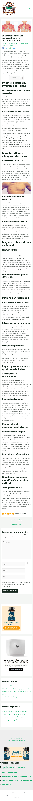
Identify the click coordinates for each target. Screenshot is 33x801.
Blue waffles (6, 784)
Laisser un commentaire (9, 43)
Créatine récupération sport (10, 697)
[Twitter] (6, 48)
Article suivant (16, 524)
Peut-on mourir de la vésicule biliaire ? (14, 714)
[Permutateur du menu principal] (29, 8)
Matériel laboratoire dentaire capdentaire (14, 711)
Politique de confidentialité (16, 740)
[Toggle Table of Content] (20, 77)
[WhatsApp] (10, 48)
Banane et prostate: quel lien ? (11, 720)
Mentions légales (16, 738)
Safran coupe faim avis (9, 686)
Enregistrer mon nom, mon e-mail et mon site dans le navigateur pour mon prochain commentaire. (16, 584)
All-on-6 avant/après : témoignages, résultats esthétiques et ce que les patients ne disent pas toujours (16, 691)
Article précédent (16, 520)
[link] (12, 768)
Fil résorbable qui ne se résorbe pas (13, 717)
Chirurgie (21, 43)
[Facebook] (3, 48)
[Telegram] (14, 48)
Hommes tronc (6, 723)
